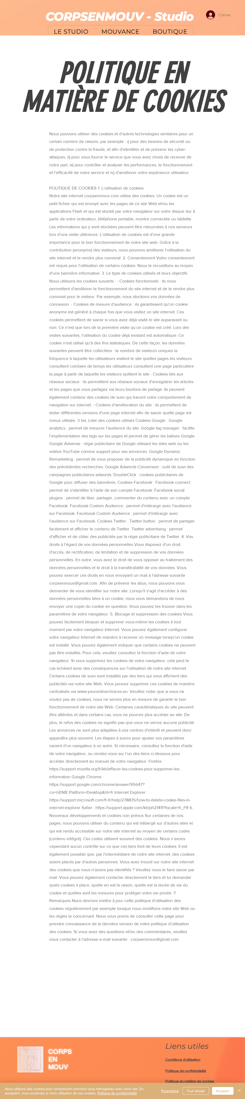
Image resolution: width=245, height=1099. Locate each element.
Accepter (222, 1090)
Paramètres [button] (170, 1090)
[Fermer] (239, 1091)
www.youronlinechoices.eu (102, 691)
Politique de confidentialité (117, 1093)
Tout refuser (196, 1090)
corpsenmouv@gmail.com (73, 583)
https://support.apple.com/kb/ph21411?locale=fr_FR (142, 807)
